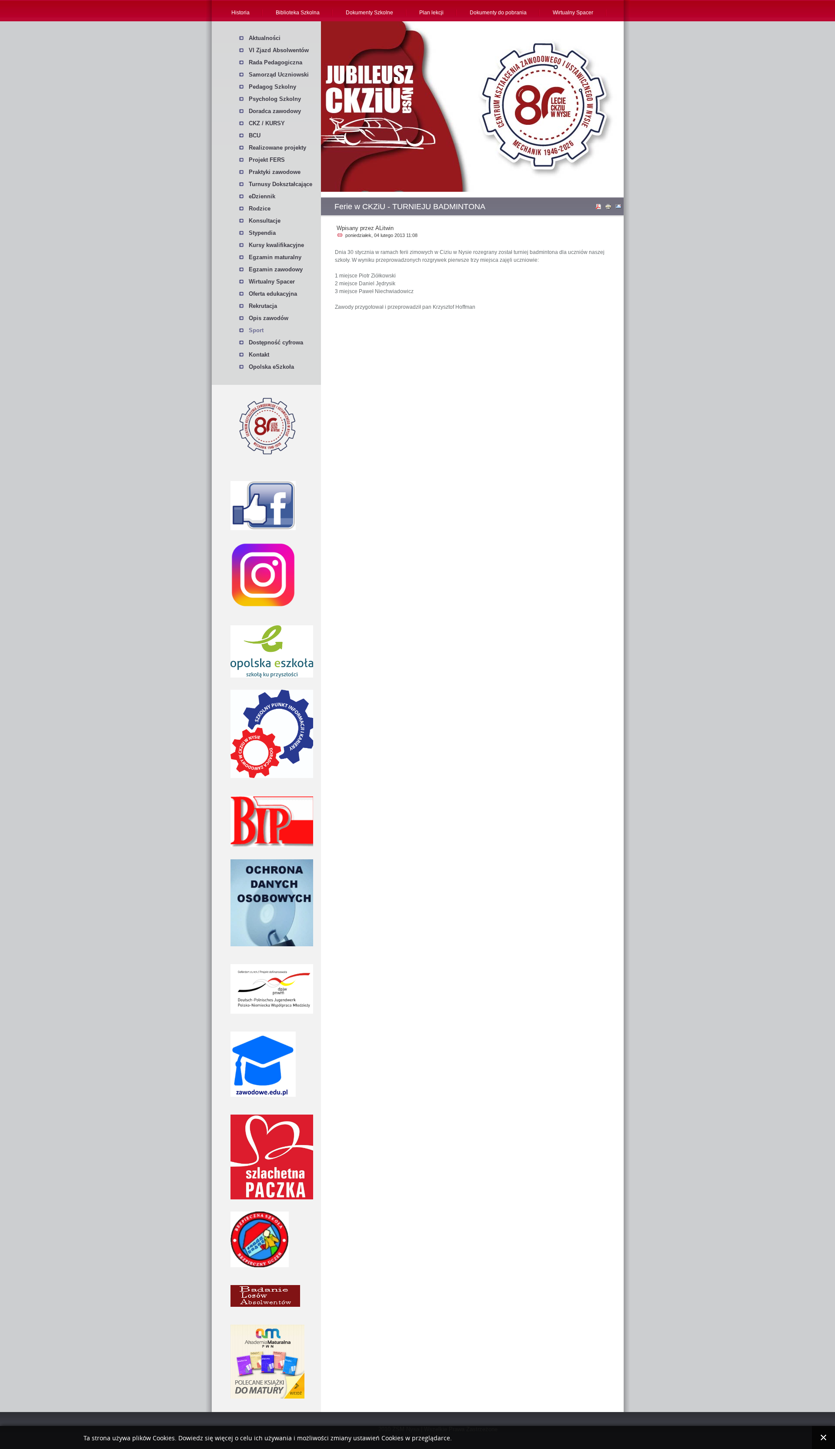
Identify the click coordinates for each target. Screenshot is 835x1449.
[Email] (619, 208)
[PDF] (599, 208)
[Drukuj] (609, 208)
